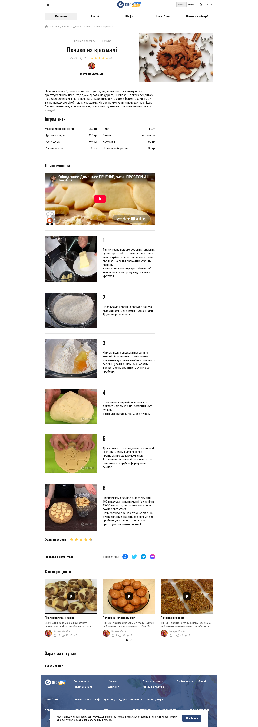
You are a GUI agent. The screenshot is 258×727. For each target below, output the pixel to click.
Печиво (87, 26)
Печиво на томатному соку (119, 617)
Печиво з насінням (172, 617)
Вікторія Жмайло (62, 631)
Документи (114, 686)
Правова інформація (154, 681)
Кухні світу (109, 699)
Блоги (49, 710)
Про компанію (81, 681)
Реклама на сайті (83, 686)
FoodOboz (51, 699)
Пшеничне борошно (116, 148)
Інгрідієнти (136, 699)
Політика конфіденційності (191, 681)
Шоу (48, 718)
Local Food (163, 16)
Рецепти (61, 16)
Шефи (129, 16)
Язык (191, 5)
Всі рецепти (53, 665)
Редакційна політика (153, 686)
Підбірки (122, 699)
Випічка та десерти (71, 26)
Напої (95, 16)
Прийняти (192, 718)
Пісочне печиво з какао (59, 617)
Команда (113, 681)
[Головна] (46, 26)
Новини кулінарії (197, 16)
